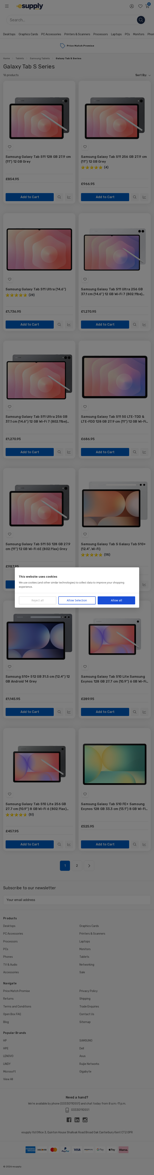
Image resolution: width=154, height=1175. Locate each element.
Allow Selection (77, 600)
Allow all (116, 600)
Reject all (37, 600)
